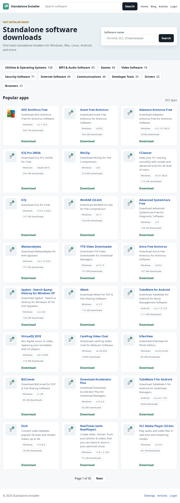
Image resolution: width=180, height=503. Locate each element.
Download (28, 141)
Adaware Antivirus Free (155, 110)
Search (130, 6)
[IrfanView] (129, 340)
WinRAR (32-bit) (91, 200)
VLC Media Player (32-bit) (156, 426)
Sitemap (149, 496)
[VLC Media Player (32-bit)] (129, 429)
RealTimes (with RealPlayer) (91, 427)
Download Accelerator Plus (95, 381)
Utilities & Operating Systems (29, 67)
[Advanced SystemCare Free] (129, 203)
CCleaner (145, 153)
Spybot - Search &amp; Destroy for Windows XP (38, 291)
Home (144, 6)
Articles (163, 6)
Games (108, 67)
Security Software (19, 77)
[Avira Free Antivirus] (129, 250)
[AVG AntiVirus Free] (11, 113)
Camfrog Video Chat (94, 336)
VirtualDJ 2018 (31, 336)
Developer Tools (125, 77)
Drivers (152, 77)
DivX (24, 426)
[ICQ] (11, 203)
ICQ (23, 200)
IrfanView (146, 336)
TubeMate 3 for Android (155, 379)
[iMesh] (70, 293)
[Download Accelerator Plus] (70, 383)
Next (99, 478)
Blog (153, 6)
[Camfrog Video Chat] (70, 340)
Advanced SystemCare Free (154, 201)
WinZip (85, 153)
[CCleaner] (129, 156)
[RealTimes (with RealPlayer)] (70, 429)
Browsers (14, 86)
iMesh (84, 290)
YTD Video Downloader (96, 247)
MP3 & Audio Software (77, 67)
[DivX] (11, 429)
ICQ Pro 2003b (31, 153)
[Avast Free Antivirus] (70, 113)
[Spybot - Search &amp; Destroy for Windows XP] (11, 293)
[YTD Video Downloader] (70, 250)
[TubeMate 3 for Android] (129, 383)
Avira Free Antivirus (153, 247)
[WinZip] (70, 156)
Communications (91, 77)
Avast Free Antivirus (94, 110)
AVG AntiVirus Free (34, 110)
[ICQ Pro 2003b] (11, 156)
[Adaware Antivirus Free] (129, 113)
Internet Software (55, 77)
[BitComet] (11, 383)
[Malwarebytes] (11, 250)
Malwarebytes (31, 247)
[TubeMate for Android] (129, 293)
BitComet (27, 379)
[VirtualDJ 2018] (11, 340)
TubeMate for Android (154, 290)
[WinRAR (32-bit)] (70, 203)
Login (173, 6)
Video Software (134, 67)
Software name (114, 32)
